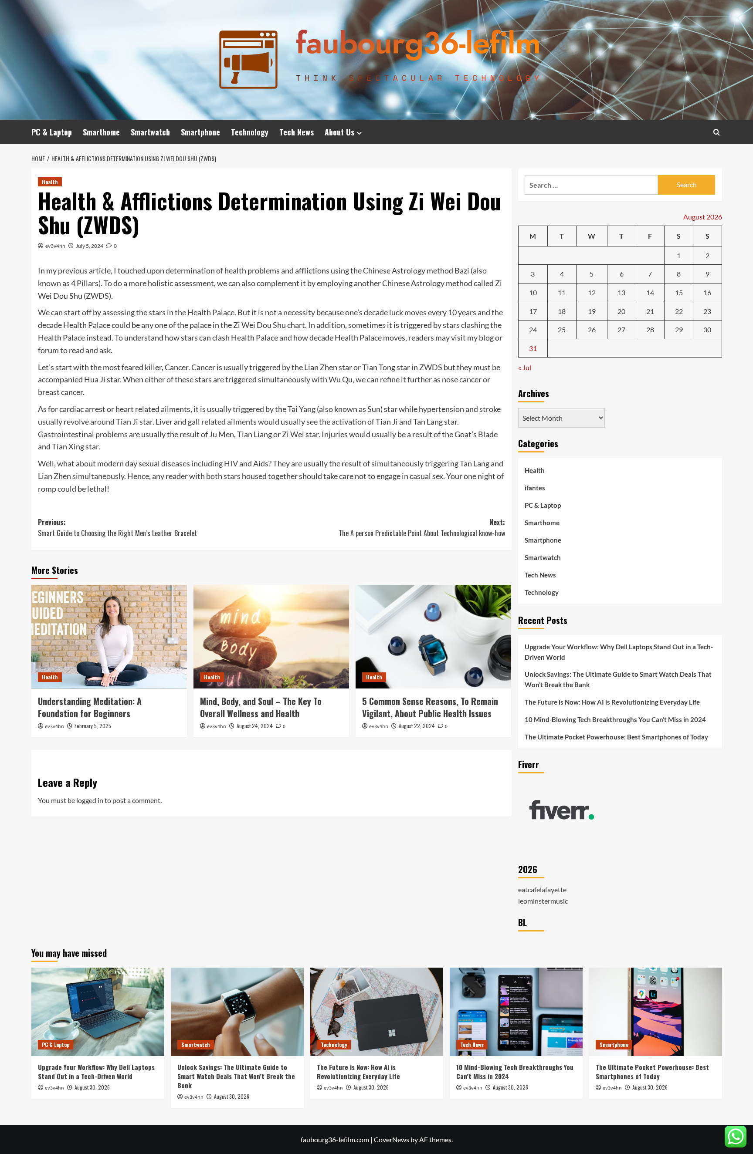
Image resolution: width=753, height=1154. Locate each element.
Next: (422, 528)
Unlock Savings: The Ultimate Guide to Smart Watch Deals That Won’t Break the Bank (618, 679)
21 (650, 311)
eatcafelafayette (542, 889)
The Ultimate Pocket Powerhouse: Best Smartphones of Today (616, 737)
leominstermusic (543, 901)
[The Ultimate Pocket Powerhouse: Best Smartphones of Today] (655, 1012)
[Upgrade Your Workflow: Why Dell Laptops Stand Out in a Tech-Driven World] (97, 1012)
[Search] (716, 132)
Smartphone (200, 132)
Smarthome (101, 132)
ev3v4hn (55, 246)
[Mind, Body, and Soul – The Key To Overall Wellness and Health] (271, 636)
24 (533, 329)
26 (592, 329)
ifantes (535, 488)
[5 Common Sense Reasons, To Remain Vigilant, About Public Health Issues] (433, 636)
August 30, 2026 (92, 1087)
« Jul (524, 367)
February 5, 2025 (93, 725)
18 (562, 311)
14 (650, 292)
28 (650, 329)
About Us (339, 132)
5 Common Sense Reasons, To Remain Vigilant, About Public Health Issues (430, 707)
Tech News (296, 132)
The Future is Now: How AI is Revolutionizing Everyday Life (612, 702)
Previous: (117, 528)
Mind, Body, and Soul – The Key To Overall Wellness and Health (261, 707)
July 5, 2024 (89, 246)
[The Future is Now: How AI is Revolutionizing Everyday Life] (376, 1012)
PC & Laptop (51, 132)
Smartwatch (150, 132)
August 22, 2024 (417, 725)
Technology (249, 132)
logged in (89, 800)
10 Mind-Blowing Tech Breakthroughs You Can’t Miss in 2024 (615, 719)
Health (50, 182)
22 (679, 311)
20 (621, 311)
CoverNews (391, 1139)
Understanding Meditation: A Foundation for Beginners (90, 707)
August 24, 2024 (255, 725)
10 (533, 292)
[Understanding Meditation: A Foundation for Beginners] (109, 636)
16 (707, 292)
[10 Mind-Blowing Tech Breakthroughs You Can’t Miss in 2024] (516, 1012)
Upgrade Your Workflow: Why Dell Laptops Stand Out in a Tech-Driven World (619, 652)
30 (707, 329)
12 (592, 292)
